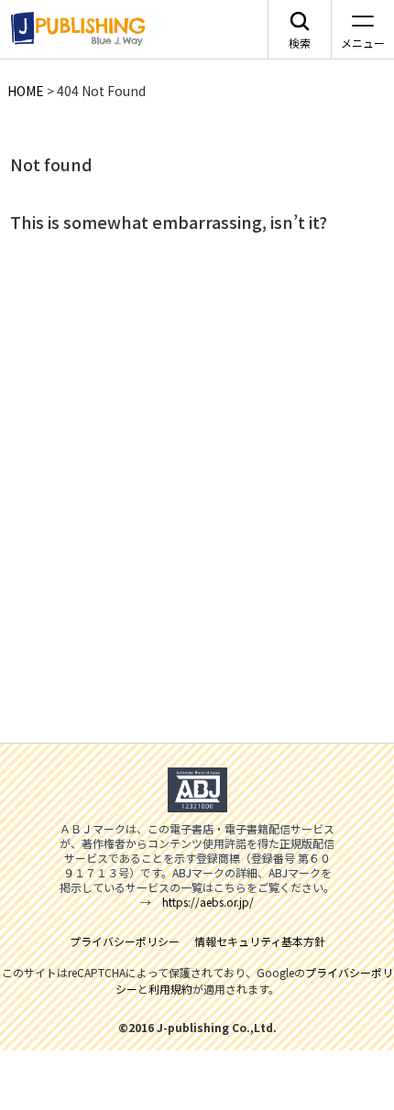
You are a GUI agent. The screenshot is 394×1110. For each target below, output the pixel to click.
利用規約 (170, 988)
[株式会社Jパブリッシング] (75, 29)
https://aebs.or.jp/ (208, 901)
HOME (25, 91)
